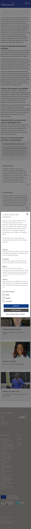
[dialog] (15, 264)
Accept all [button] (16, 306)
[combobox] (27, 214)
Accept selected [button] (16, 310)
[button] (15, 314)
